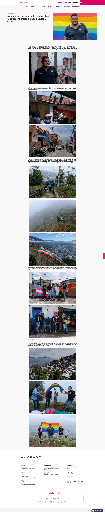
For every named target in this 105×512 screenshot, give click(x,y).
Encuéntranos (23, 469)
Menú (81, 2)
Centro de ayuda (23, 471)
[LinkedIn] (31, 457)
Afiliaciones (32, 6)
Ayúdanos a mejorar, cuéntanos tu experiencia (51, 474)
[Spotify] (40, 457)
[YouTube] (34, 457)
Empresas (26, 6)
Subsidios (43, 6)
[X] (25, 457)
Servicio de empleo (50, 6)
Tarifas (22, 473)
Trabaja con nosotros (24, 476)
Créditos (38, 6)
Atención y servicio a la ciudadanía (49, 467)
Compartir (53, 43)
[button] (24, 2)
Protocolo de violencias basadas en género (28, 468)
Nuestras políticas (24, 479)
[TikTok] (37, 457)
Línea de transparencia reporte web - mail (73, 478)
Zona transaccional (62, 2)
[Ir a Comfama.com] (52, 494)
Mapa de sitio (46, 475)
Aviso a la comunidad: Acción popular (27, 481)
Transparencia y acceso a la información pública (28, 477)
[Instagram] (28, 457)
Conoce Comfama (24, 467)
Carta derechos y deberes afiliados (49, 470)
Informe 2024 (23, 472)
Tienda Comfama (58, 6)
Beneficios (22, 475)
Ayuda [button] (69, 2)
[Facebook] (22, 457)
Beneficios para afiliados (76, 6)
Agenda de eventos (67, 6)
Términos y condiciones (24, 480)
